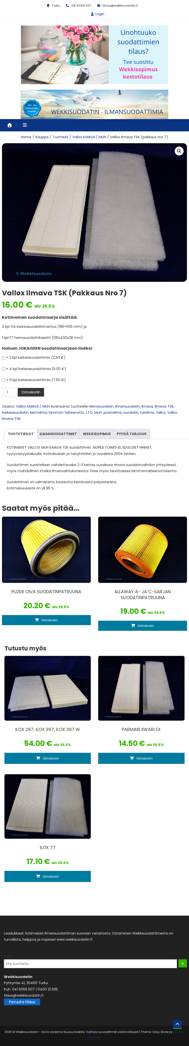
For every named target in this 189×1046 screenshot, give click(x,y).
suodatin (130, 412)
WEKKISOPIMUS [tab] (97, 433)
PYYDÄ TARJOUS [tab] (131, 433)
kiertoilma (38, 412)
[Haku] (182, 963)
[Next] (158, 54)
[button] (179, 151)
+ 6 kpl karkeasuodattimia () (36, 379)
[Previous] (31, 54)
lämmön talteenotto (66, 412)
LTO (89, 412)
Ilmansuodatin (127, 406)
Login (99, 14)
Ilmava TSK (164, 406)
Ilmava (147, 406)
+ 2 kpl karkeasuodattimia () (35, 357)
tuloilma (147, 412)
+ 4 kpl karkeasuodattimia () (36, 368)
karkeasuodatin (15, 412)
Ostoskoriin (30, 392)
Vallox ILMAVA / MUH (33, 406)
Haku (8, 956)
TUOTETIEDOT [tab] (21, 433)
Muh (98, 412)
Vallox (161, 412)
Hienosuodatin (101, 406)
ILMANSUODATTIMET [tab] (58, 433)
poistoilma (113, 412)
